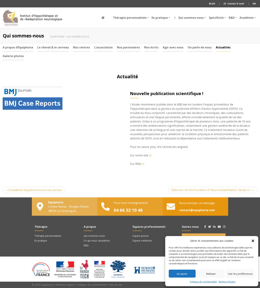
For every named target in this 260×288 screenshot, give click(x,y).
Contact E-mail (235, 3)
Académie (246, 18)
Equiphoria (32, 17)
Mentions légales (227, 281)
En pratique (160, 18)
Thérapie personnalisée (130, 18)
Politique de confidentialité (203, 281)
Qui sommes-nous (190, 18)
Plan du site (115, 284)
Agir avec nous (173, 47)
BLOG (212, 3)
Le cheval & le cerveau (53, 47)
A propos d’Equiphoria (18, 47)
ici (150, 155)
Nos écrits (151, 47)
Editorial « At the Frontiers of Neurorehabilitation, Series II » (211, 190)
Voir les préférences (240, 273)
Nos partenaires (128, 47)
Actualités (223, 47)
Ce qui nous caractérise (97, 240)
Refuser (211, 273)
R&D (232, 18)
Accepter (182, 273)
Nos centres (81, 47)
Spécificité (216, 18)
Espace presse (141, 235)
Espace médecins (142, 240)
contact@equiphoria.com (197, 210)
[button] (253, 240)
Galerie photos (13, 56)
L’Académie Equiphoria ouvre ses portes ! (35, 190)
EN (254, 3)
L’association (103, 47)
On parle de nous (200, 47)
